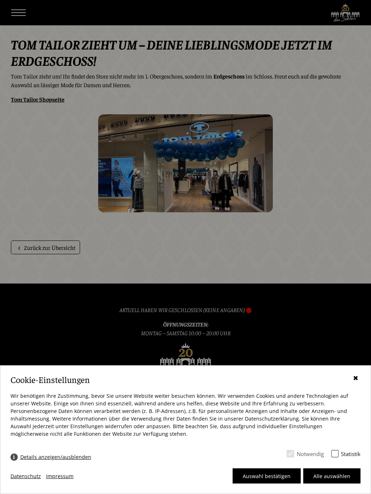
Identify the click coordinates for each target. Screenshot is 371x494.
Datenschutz (26, 476)
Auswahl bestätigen (267, 476)
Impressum (60, 476)
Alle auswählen (331, 476)
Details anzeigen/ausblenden (55, 456)
